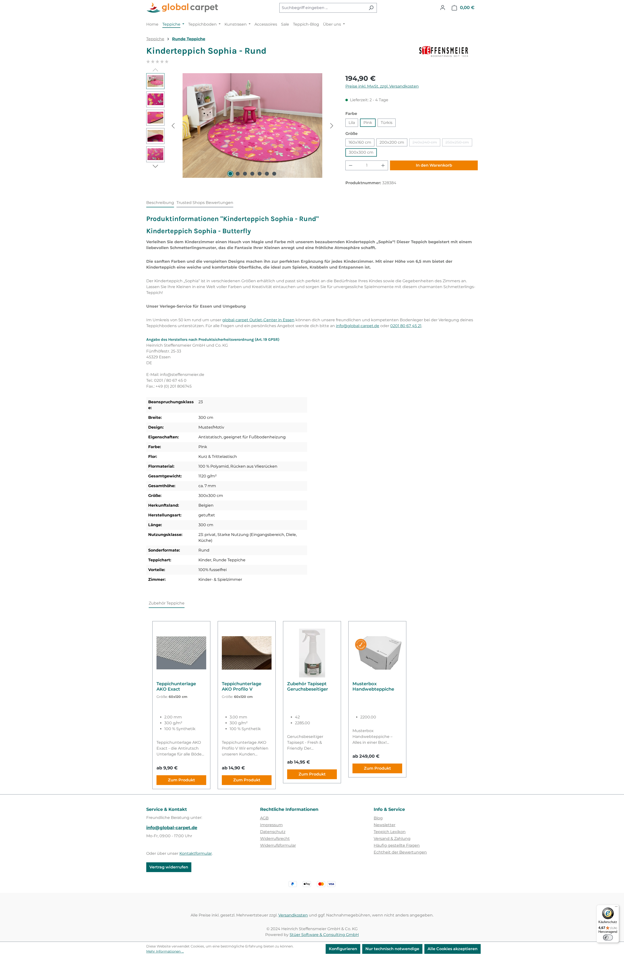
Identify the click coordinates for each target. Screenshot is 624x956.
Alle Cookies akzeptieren (453, 948)
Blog (378, 818)
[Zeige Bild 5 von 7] (260, 174)
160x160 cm (360, 142)
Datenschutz (272, 831)
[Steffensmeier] (448, 53)
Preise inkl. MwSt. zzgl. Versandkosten (382, 86)
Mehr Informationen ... (165, 951)
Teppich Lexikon (390, 831)
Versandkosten (293, 915)
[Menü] (616, 908)
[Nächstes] (331, 125)
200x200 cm (392, 142)
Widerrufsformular (278, 845)
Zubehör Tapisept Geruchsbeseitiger (307, 686)
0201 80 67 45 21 (405, 325)
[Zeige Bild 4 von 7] (252, 174)
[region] (241, 125)
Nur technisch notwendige (392, 948)
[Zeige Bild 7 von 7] (274, 174)
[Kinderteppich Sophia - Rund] (252, 125)
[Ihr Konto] (442, 7)
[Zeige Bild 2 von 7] (238, 174)
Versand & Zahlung (392, 838)
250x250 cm (458, 143)
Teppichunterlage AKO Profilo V (241, 686)
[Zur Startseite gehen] (182, 8)
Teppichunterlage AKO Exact (176, 686)
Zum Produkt (181, 780)
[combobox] (322, 8)
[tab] (160, 203)
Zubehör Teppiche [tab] (167, 603)
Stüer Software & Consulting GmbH (324, 934)
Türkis (386, 122)
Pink (367, 122)
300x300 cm (361, 152)
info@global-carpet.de (357, 325)
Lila (352, 122)
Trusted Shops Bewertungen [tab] (204, 202)
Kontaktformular (195, 853)
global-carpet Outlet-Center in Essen (258, 320)
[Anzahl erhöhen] (383, 165)
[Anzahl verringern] (350, 165)
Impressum (271, 825)
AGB (264, 818)
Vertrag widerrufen (168, 867)
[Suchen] (371, 8)
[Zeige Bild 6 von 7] (267, 174)
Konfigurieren (343, 948)
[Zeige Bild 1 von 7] (230, 174)
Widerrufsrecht (275, 838)
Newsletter (384, 825)
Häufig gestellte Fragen (397, 845)
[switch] (608, 937)
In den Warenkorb (434, 165)
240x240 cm (426, 143)
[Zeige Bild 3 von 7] (245, 174)
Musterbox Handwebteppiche (373, 686)
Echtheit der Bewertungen (400, 852)
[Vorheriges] (173, 125)
